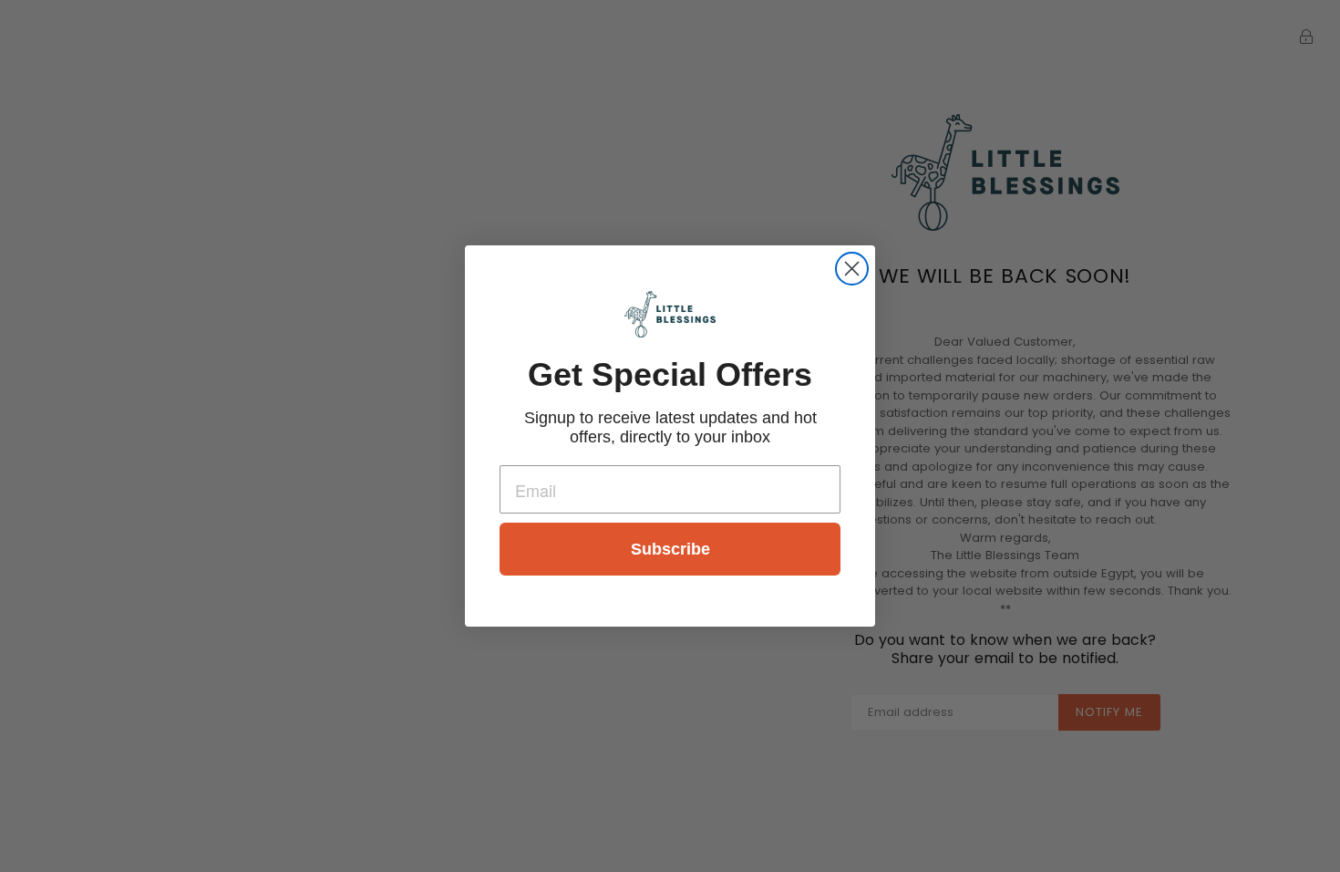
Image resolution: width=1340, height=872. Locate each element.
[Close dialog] (852, 269)
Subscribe (670, 549)
